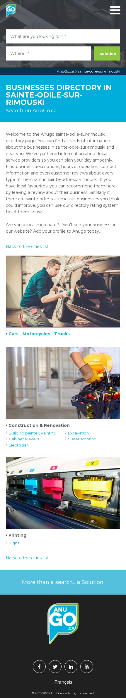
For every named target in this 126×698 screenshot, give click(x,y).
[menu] (114, 10)
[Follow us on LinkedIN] (70, 666)
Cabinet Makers (24, 439)
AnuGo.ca (65, 71)
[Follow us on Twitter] (55, 666)
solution (108, 53)
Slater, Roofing (82, 439)
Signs (14, 543)
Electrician (19, 445)
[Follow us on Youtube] (86, 666)
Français (63, 682)
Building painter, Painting (32, 433)
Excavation (78, 433)
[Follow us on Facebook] (39, 666)
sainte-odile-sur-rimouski (99, 71)
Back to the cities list (27, 246)
